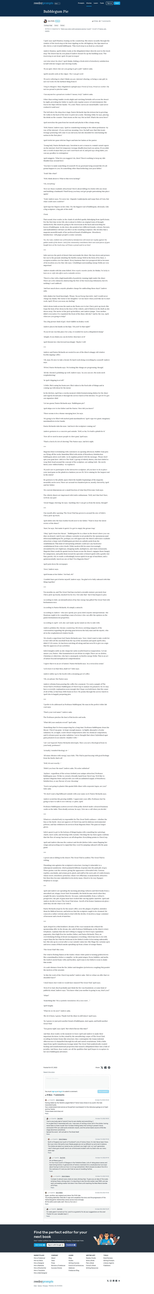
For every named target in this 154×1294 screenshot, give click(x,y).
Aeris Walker (59, 1192)
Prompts (81, 3)
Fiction (62, 25)
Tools (102, 3)
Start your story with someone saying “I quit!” (76, 29)
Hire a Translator (39, 1270)
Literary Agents (108, 1263)
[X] (108, 1281)
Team (53, 1260)
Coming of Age (48, 25)
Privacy (45, 1286)
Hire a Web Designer (40, 1273)
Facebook (69, 1245)
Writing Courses (74, 1263)
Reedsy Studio (91, 1258)
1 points (56, 1158)
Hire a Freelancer (39, 1258)
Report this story (49, 1072)
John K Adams (60, 1100)
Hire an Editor (38, 1260)
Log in (117, 3)
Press (53, 1263)
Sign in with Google (54, 1245)
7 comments (106, 21)
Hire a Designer (39, 1263)
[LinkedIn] (113, 1281)
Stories (89, 3)
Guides (71, 1260)
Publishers (106, 1265)
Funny (56, 25)
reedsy (43, 3)
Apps (56, 3)
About (53, 1258)
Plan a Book (90, 1263)
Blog (70, 1258)
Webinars (72, 1268)
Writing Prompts (108, 1260)
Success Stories (56, 1268)
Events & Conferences (76, 1265)
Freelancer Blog (74, 1270)
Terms (40, 1286)
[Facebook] (116, 1281)
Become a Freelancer (58, 1265)
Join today (39, 1245)
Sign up (109, 3)
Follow (57, 21)
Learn (96, 3)
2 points (52, 1100)
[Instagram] (111, 1281)
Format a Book (91, 1265)
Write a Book (90, 1260)
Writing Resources (92, 1268)
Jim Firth (60, 1118)
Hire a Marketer (39, 1265)
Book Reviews (108, 1258)
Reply (46, 1113)
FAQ (35, 1286)
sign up (54, 1091)
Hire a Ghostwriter (40, 1268)
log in (61, 1091)
